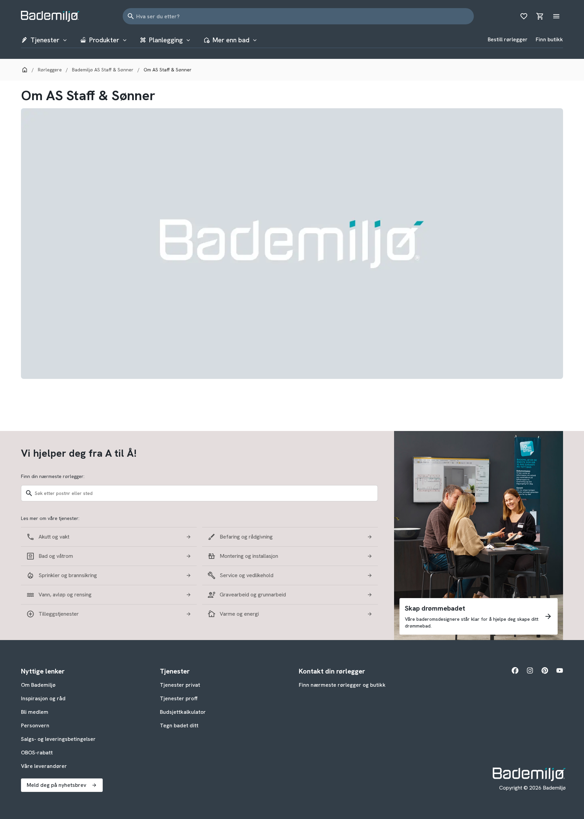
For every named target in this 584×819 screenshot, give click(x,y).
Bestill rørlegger (508, 39)
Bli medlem (34, 711)
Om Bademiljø (38, 684)
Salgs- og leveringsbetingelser (58, 739)
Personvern (35, 725)
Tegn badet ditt (179, 725)
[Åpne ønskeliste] (524, 16)
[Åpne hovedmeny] (556, 16)
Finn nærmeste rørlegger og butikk (342, 684)
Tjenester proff (179, 698)
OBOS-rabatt (37, 752)
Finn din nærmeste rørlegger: (52, 476)
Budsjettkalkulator (183, 711)
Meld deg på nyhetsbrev (56, 785)
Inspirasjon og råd (43, 698)
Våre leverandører (44, 766)
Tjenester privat (180, 684)
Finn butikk (549, 39)
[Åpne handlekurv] (540, 16)
